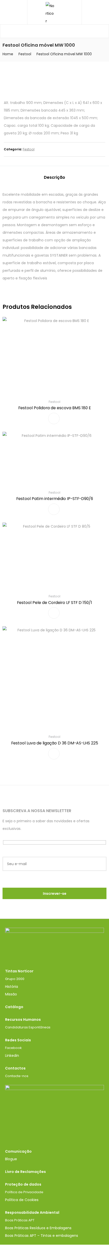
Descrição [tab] (54, 177)
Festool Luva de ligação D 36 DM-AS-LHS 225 (54, 743)
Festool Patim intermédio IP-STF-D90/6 (54, 499)
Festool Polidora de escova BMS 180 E (54, 408)
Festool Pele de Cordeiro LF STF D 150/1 (54, 602)
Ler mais (54, 418)
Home (8, 54)
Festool (25, 54)
